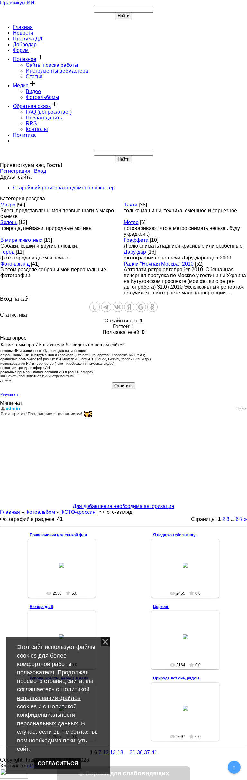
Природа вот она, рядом (176, 678)
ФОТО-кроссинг (78, 512)
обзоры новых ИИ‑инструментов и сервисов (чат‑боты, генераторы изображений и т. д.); (72, 355)
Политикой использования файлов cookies (53, 698)
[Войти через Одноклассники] (152, 307)
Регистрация (15, 171)
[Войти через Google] (141, 307)
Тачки (130, 204)
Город (7, 252)
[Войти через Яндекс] (129, 307)
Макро (7, 204)
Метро (131, 222)
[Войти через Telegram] (106, 307)
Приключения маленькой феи (58, 535)
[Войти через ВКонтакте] (118, 307)
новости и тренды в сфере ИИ (25, 368)
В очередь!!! (41, 606)
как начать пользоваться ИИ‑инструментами (37, 376)
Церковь (161, 606)
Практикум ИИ (17, 2)
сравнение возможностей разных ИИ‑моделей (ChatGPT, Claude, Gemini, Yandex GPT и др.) (75, 359)
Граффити (136, 240)
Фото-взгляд (15, 264)
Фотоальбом (40, 512)
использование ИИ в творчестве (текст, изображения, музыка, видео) (57, 363)
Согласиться (58, 763)
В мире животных (21, 240)
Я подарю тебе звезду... (175, 535)
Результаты (9, 394)
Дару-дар (135, 252)
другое (5, 380)
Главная (10, 512)
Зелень (8, 222)
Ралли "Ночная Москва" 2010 (159, 264)
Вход (40, 171)
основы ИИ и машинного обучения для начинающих (43, 351)
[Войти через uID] (94, 307)
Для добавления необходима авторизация (123, 506)
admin (64, 572)
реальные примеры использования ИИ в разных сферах (46, 372)
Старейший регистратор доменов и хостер (64, 187)
